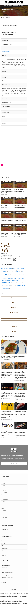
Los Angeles (5, 492)
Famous (3, 543)
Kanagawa (13, 275)
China (4, 270)
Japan (6, 274)
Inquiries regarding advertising (7, 575)
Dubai (11, 270)
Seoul (19, 278)
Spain (4, 501)
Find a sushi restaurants (6, 520)
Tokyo (9, 285)
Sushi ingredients (5, 548)
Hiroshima (5, 271)
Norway (19, 276)
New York (14, 276)
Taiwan (4, 512)
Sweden (15, 282)
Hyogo (14, 271)
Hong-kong (10, 271)
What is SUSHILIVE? (6, 565)
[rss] (15, 260)
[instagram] (13, 260)
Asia (7, 268)
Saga (16, 278)
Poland (13, 278)
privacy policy (4, 567)
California (18, 268)
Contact (3, 579)
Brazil (14, 268)
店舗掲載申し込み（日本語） (7, 577)
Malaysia (10, 276)
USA (3, 487)
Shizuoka (4, 280)
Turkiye (14, 285)
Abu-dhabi (3, 268)
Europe (15, 270)
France (19, 270)
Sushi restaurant (5, 529)
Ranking (3, 540)
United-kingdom (6, 288)
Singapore (9, 280)
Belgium (11, 268)
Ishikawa (19, 271)
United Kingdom (5, 499)
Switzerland (20, 282)
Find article (4, 570)
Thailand (4, 285)
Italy (3, 503)
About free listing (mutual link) (7, 572)
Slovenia (14, 280)
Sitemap (3, 584)
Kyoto (18, 274)
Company (4, 582)
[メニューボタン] (26, 2)
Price (3, 550)
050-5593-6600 (6, 51)
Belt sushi (4, 555)
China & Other (4, 517)
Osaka (9, 278)
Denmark (8, 270)
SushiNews (7, 282)
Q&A (3, 553)
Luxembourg (5, 276)
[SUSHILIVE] (14, 2)
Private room (4, 545)
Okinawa (4, 278)
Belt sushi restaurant (6, 532)
